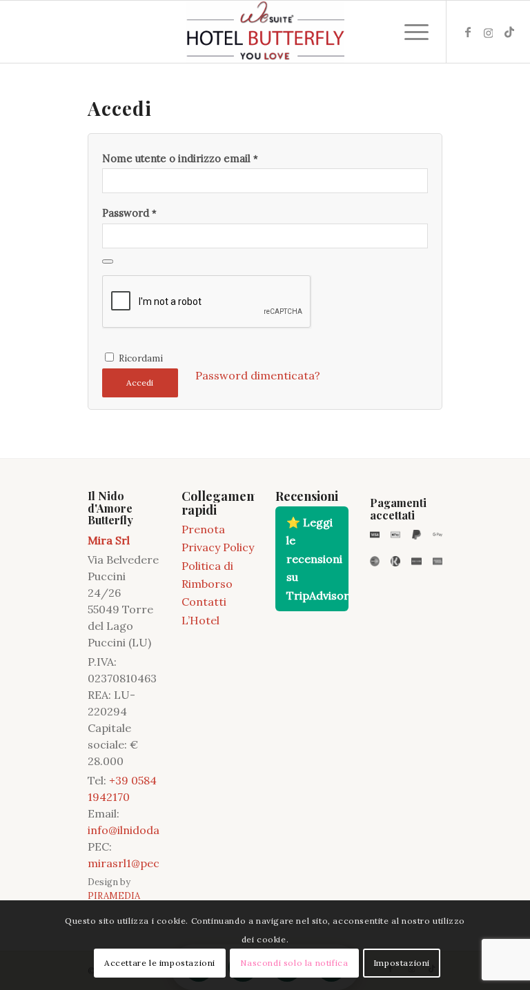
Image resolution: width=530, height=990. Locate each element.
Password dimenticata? (257, 375)
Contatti (203, 601)
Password (129, 212)
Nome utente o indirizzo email (180, 158)
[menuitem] (410, 32)
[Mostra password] (107, 261)
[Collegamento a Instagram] (488, 31)
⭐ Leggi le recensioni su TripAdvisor (317, 558)
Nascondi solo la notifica (294, 963)
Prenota (203, 529)
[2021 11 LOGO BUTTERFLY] (265, 32)
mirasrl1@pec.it (129, 863)
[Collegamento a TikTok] (509, 31)
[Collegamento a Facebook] (468, 31)
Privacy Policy (217, 547)
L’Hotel (200, 620)
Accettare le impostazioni (159, 963)
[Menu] (410, 32)
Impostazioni (401, 963)
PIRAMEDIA (114, 896)
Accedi (139, 382)
